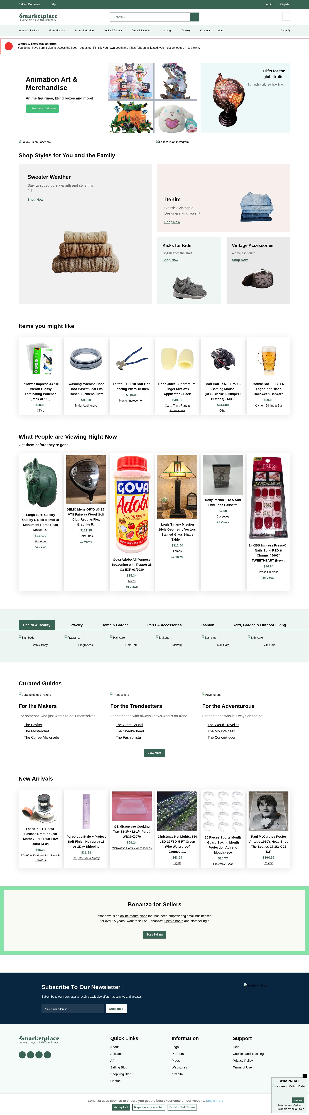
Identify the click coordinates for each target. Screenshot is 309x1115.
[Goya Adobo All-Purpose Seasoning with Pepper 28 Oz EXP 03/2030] (131, 522)
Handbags (166, 30)
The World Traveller (223, 725)
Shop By (285, 30)
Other (222, 410)
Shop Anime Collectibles (44, 108)
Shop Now (35, 199)
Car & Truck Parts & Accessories (177, 408)
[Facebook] (22, 1054)
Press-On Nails (268, 572)
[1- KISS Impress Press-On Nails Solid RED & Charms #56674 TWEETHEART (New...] (268, 522)
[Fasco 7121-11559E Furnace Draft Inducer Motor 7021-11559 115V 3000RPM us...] (40, 829)
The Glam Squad (129, 725)
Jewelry (186, 30)
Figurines (40, 541)
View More (154, 752)
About (114, 1047)
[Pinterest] (39, 1054)
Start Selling (154, 934)
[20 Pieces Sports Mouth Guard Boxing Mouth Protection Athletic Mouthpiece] (223, 829)
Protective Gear (223, 864)
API (113, 1060)
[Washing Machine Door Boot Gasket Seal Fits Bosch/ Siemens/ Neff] (86, 376)
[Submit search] (194, 17)
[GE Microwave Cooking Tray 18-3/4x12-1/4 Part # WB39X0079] (131, 829)
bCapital (177, 1074)
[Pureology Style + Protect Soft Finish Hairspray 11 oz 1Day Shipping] (86, 829)
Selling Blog (118, 1067)
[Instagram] (47, 1054)
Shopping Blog (120, 1074)
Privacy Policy (243, 1060)
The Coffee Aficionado (41, 737)
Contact (115, 1081)
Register (285, 4)
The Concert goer (222, 737)
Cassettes (223, 516)
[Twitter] (30, 1054)
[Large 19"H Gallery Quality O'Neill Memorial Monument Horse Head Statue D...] (40, 522)
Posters (268, 863)
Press (176, 1060)
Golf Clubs (86, 536)
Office (40, 410)
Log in (269, 4)
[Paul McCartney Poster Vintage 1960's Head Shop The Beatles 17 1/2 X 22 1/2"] (268, 829)
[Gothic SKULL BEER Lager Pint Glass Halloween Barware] (268, 376)
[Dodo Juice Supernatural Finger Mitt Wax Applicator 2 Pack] (177, 376)
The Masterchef (36, 731)
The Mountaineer (221, 731)
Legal (176, 1047)
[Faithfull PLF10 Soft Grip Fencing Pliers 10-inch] (131, 376)
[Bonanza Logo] (38, 17)
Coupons (205, 30)
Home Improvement (131, 400)
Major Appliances (86, 405)
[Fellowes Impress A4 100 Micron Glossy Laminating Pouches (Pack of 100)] (40, 376)
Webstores (179, 1067)
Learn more (215, 1100)
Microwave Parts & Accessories (132, 848)
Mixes (132, 581)
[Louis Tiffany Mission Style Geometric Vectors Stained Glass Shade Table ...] (177, 522)
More (221, 30)
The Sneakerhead (130, 731)
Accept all (121, 1107)
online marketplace (133, 916)
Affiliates (116, 1054)
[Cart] (286, 17)
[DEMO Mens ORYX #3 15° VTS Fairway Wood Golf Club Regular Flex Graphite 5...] (86, 522)
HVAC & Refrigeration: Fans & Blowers (40, 858)
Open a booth (173, 921)
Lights (177, 863)
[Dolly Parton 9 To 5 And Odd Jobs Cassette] (223, 522)
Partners (178, 1054)
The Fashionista (128, 737)
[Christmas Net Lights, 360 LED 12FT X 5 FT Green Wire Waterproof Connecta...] (177, 829)
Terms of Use (242, 1067)
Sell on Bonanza (29, 4)
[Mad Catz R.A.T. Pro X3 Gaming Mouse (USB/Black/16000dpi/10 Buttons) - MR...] (223, 376)
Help (53, 4)
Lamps (177, 551)
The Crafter (33, 725)
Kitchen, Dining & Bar (268, 405)
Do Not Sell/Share (182, 1107)
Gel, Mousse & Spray (86, 858)
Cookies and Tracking (248, 1054)
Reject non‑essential (148, 1107)
